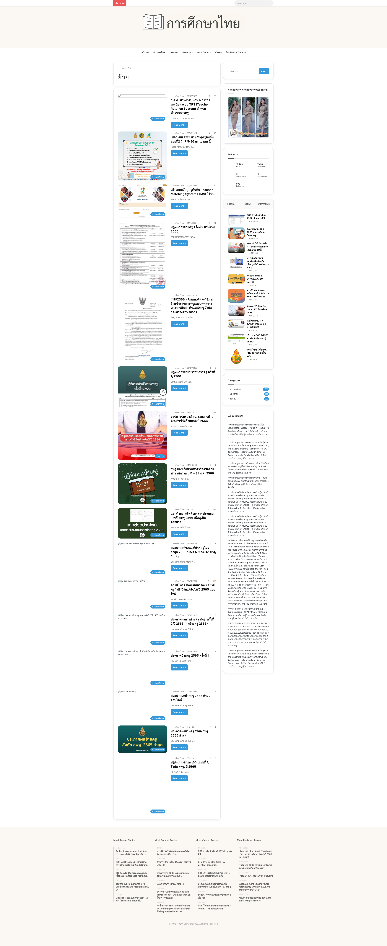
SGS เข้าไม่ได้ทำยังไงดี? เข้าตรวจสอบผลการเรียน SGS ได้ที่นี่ (257, 246)
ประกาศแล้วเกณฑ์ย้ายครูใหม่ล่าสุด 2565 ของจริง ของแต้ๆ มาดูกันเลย (193, 552)
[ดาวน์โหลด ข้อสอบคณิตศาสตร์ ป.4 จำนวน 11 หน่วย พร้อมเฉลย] (236, 296)
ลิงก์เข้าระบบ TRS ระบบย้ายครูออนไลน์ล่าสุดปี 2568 (256, 323)
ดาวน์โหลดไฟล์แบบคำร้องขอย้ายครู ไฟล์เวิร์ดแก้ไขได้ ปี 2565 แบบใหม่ (193, 589)
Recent (246, 203)
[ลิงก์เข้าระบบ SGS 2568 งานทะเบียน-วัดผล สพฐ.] (236, 233)
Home (123, 68)
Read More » (179, 124)
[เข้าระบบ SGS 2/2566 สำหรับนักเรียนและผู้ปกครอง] (236, 339)
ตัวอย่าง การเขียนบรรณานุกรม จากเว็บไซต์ (255, 278)
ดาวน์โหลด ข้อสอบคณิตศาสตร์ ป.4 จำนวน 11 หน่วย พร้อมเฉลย (258, 293)
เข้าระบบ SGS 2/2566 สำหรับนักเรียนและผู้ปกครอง (257, 338)
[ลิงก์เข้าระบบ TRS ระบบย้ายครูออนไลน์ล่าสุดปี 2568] (236, 323)
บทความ (174, 52)
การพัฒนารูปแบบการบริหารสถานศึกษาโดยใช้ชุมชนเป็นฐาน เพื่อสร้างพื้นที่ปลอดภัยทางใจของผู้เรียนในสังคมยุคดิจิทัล (248, 481)
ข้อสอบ (218, 52)
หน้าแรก (145, 52)
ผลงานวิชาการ (204, 52)
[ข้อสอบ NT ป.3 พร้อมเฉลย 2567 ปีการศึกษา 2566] (236, 310)
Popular (231, 203)
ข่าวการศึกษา (159, 52)
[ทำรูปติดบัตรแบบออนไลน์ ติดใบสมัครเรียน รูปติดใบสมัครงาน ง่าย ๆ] (236, 262)
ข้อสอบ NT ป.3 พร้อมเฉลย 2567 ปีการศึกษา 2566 (257, 309)
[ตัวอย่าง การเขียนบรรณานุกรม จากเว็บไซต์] (236, 279)
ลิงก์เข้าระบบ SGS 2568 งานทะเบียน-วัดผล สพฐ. (256, 232)
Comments (264, 203)
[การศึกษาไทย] (193, 21)
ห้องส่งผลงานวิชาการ (236, 52)
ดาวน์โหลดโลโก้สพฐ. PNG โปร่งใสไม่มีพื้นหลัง (257, 352)
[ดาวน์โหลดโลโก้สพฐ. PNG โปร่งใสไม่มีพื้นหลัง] (236, 356)
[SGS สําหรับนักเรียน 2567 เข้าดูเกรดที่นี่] (236, 219)
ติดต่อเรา (186, 52)
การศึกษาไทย (178, 96)
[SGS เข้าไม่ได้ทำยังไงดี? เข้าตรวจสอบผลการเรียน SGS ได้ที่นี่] (236, 247)
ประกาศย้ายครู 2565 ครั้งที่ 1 (190, 655)
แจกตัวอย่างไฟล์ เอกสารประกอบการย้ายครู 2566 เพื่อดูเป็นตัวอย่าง (192, 518)
